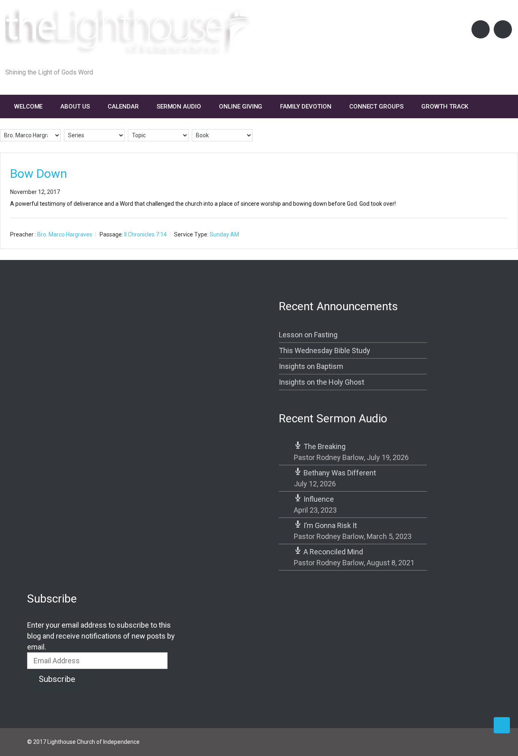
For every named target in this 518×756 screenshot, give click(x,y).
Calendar (123, 106)
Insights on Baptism (311, 366)
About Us (75, 106)
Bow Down (38, 173)
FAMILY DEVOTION (305, 106)
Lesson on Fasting (308, 334)
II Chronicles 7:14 (145, 234)
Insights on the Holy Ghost (321, 382)
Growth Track (444, 106)
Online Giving (240, 106)
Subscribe (57, 679)
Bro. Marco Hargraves (64, 234)
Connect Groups (376, 106)
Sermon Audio (179, 106)
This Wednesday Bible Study (324, 350)
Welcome (28, 106)
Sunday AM (224, 234)
